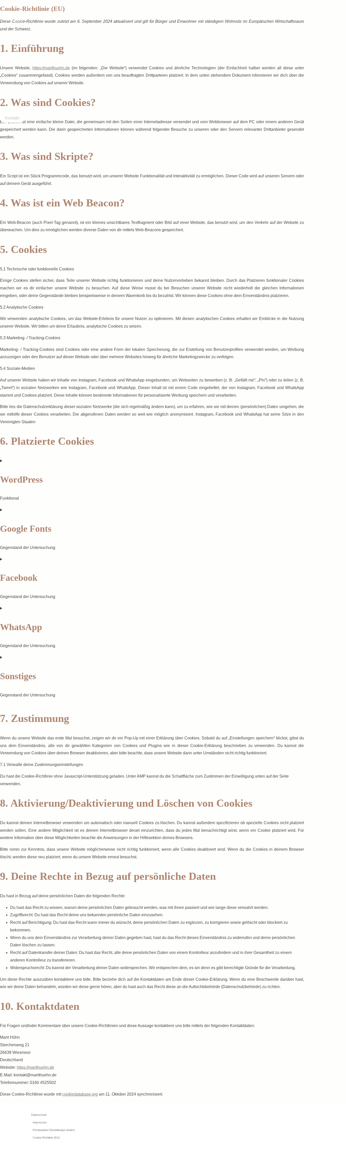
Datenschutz (39, 1114)
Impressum (40, 1122)
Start (18, 20)
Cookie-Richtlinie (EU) (46, 1137)
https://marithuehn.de (35, 1067)
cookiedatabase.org (80, 1094)
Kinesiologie (25, 96)
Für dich (21, 46)
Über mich (23, 71)
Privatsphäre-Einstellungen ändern (54, 1129)
